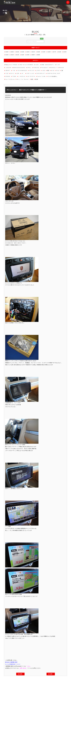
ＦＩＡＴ (58, 64)
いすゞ (22, 73)
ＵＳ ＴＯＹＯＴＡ (31, 76)
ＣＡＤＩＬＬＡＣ (30, 73)
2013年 (12, 54)
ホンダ (52, 70)
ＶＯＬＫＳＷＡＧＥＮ (22, 70)
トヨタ (43, 70)
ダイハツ (12, 73)
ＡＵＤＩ (37, 64)
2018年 (49, 51)
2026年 (7, 51)
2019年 (43, 51)
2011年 (22, 54)
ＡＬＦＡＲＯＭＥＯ (28, 64)
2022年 (28, 51)
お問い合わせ (23, 668)
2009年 (33, 54)
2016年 (59, 51)
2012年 (17, 54)
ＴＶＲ (13, 70)
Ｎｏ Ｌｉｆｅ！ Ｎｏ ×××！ (23, 79)
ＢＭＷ (42, 64)
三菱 (62, 70)
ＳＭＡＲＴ (7, 70)
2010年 (27, 54)
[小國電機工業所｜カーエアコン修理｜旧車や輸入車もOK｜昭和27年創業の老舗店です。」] (10, 3)
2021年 (33, 51)
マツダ (6, 73)
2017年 (54, 51)
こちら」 (29, 666)
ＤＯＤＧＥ (7, 76)
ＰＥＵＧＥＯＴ (44, 67)
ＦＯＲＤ (14, 76)
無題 (32, 79)
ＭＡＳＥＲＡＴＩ (50, 64)
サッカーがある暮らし (52, 76)
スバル (57, 70)
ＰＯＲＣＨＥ (36, 67)
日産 (48, 70)
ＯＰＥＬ (29, 67)
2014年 (7, 54)
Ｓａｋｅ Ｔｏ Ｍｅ (41, 76)
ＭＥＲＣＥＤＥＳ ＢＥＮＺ (19, 67)
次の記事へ (50, 674)
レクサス (38, 70)
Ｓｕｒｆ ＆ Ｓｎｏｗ (10, 79)
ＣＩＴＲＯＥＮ (14, 64)
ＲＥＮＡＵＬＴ (53, 67)
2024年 (17, 51)
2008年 (38, 54)
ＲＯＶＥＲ (61, 67)
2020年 (38, 51)
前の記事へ (20, 674)
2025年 (12, 51)
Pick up (7, 64)
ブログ (20, 64)
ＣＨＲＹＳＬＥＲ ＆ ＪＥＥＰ (53, 73)
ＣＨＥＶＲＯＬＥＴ (40, 73)
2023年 (22, 51)
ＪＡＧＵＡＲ (8, 67)
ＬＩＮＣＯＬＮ (21, 76)
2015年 (64, 51)
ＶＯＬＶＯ (31, 70)
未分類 (36, 79)
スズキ (17, 73)
